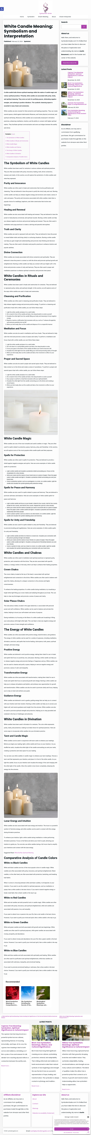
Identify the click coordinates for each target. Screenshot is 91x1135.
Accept (71, 1129)
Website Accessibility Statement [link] (43, 1113)
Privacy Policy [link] (76, 1132)
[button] (88, 1117)
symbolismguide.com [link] (13, 1131)
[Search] (84, 27)
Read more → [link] (5, 1066)
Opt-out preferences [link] (68, 1132)
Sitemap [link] (35, 1108)
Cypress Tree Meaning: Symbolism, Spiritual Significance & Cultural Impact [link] (75, 75)
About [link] (34, 1099)
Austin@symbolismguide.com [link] (40, 1131)
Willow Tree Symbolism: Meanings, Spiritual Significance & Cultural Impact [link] (76, 94)
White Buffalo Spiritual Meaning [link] (24, 853)
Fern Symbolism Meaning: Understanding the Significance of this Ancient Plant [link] (77, 113)
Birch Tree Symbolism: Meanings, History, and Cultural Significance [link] (75, 84)
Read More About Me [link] (69, 63)
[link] (2, 9)
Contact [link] (35, 1104)
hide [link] (13, 134)
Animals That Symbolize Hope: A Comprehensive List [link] (77, 103)
